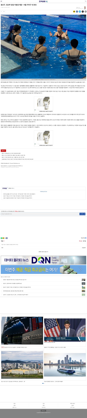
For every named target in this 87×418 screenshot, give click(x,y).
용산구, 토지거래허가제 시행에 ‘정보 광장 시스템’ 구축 (13, 155)
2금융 (72, 405)
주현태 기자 (11, 188)
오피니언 (43, 407)
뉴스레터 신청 (82, 213)
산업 (43, 403)
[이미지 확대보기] (85, 16)
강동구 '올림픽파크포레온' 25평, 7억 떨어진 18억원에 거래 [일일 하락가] (17, 198)
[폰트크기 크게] (4, 11)
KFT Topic (73, 407)
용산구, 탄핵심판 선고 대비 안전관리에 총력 (11, 153)
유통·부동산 (72, 403)
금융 (14, 405)
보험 (43, 405)
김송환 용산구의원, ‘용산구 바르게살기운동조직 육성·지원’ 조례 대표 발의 (17, 159)
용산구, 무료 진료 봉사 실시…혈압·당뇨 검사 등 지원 (13, 157)
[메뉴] (1, 1)
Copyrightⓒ (38, 412)
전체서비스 (43, 410)
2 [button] (44, 383)
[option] (43, 348)
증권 (14, 403)
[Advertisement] (43, 177)
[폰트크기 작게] (1, 11)
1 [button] (43, 383)
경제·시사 (14, 407)
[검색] (85, 1)
